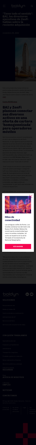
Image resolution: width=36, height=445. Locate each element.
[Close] (31, 196)
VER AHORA (18, 246)
